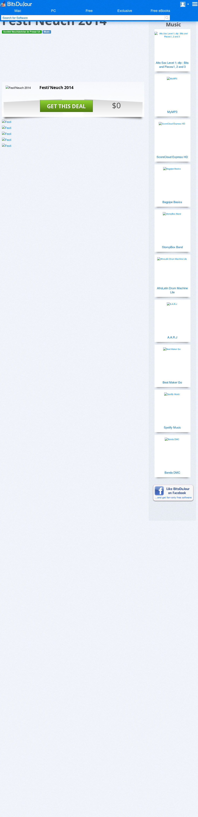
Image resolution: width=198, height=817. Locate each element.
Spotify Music (172, 427)
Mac (18, 10)
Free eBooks (160, 10)
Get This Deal (66, 106)
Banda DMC (172, 472)
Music (47, 31)
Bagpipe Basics (172, 202)
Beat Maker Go (172, 382)
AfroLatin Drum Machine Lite (172, 290)
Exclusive (124, 10)
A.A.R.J (172, 337)
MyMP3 (172, 112)
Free (89, 10)
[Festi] (6, 122)
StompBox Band (172, 247)
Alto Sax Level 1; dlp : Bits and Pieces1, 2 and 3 (172, 65)
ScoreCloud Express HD (172, 157)
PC (53, 10)
